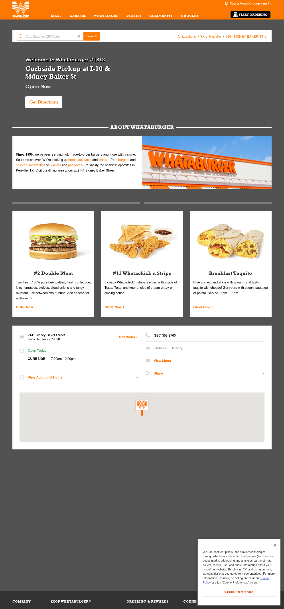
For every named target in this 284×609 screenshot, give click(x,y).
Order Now (24, 306)
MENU (56, 16)
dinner (103, 159)
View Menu (162, 360)
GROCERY (190, 16)
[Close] (275, 545)
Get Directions (42, 100)
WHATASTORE (106, 16)
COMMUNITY (161, 16)
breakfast (75, 159)
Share (158, 373)
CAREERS (78, 16)
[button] (142, 409)
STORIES (133, 16)
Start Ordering (253, 15)
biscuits (55, 164)
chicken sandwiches (30, 164)
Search (92, 36)
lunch (87, 159)
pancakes (75, 164)
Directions (127, 336)
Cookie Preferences (239, 591)
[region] (238, 572)
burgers (123, 159)
